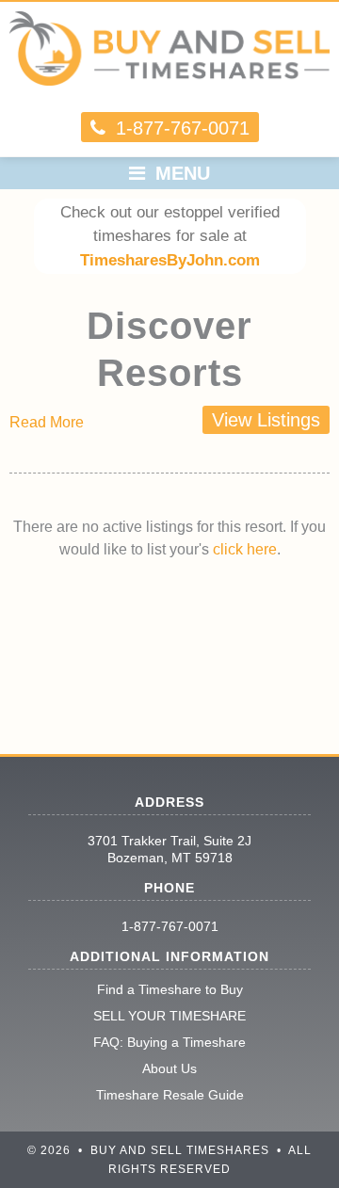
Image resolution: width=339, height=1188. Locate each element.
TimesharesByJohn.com (170, 260)
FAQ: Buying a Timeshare (169, 1042)
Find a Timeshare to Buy (170, 989)
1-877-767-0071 (169, 926)
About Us (169, 1068)
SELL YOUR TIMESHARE (169, 1015)
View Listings (266, 419)
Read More (46, 422)
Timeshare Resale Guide (170, 1094)
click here (245, 549)
